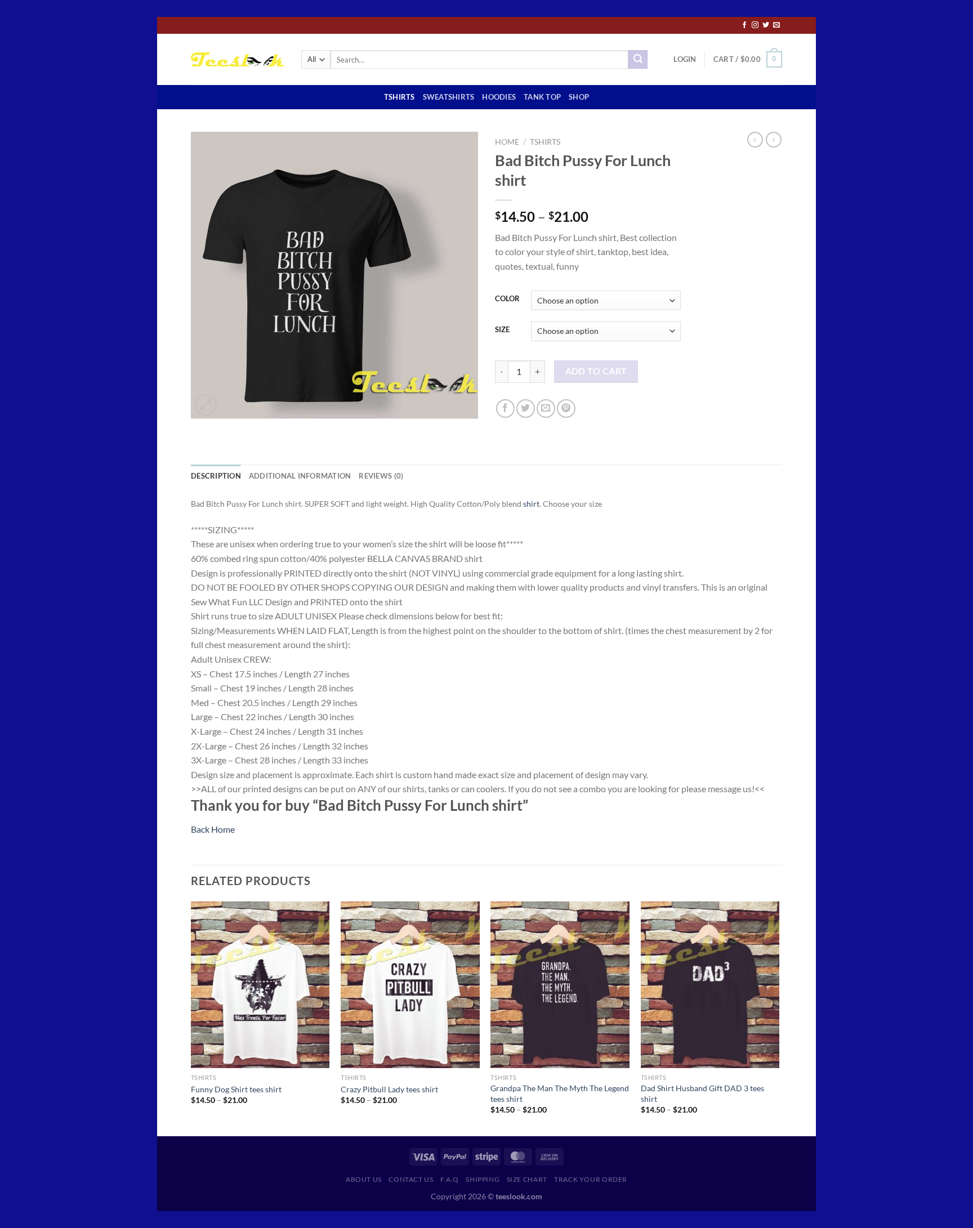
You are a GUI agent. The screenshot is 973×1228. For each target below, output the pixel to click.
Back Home (213, 829)
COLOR (507, 299)
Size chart (527, 1179)
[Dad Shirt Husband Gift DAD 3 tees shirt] (710, 984)
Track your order (590, 1179)
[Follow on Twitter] (765, 25)
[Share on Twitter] (525, 408)
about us (364, 1179)
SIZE (502, 330)
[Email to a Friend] (546, 408)
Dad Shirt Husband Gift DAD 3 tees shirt (702, 1093)
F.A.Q (449, 1179)
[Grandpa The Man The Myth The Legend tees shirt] (560, 984)
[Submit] (638, 59)
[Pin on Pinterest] (566, 408)
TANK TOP (542, 96)
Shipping (482, 1179)
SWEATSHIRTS (449, 96)
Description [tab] (216, 475)
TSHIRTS (399, 96)
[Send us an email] (776, 25)
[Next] (778, 1017)
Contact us (411, 1179)
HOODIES (499, 96)
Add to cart (596, 371)
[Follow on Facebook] (744, 25)
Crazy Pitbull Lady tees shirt (389, 1089)
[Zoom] (206, 405)
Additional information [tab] (300, 475)
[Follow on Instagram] (755, 25)
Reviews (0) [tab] (381, 475)
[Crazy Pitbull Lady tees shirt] (410, 984)
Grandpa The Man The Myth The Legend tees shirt (559, 1093)
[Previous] (191, 1017)
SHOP (579, 96)
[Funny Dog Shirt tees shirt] (260, 984)
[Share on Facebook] (505, 408)
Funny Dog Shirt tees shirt (236, 1089)
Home (507, 141)
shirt (531, 503)
